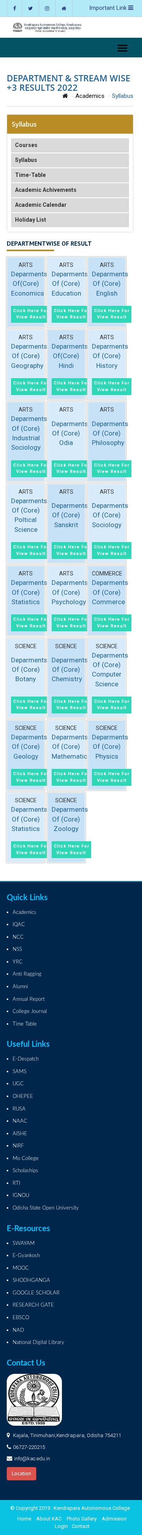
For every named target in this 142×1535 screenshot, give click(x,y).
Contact (81, 1526)
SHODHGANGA (31, 1280)
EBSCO (21, 1317)
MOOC (21, 1268)
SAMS (19, 1071)
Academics (90, 95)
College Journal (30, 1011)
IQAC (19, 924)
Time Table (25, 1024)
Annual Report (29, 999)
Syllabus (26, 160)
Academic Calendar (41, 205)
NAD (18, 1330)
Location (21, 1473)
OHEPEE (23, 1096)
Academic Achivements (46, 190)
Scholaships (25, 1170)
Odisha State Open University (46, 1208)
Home (24, 1519)
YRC (17, 962)
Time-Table (30, 175)
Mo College (26, 1158)
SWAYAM (24, 1243)
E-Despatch (26, 1059)
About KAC (49, 1519)
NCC (18, 937)
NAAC (20, 1121)
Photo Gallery (82, 1519)
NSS (17, 949)
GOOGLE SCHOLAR (36, 1293)
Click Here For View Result (31, 314)
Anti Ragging (27, 974)
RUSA (19, 1109)
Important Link (108, 7)
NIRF (18, 1146)
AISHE (20, 1133)
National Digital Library (38, 1342)
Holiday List (30, 220)
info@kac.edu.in (32, 1458)
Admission (114, 1519)
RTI (16, 1183)
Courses (26, 145)
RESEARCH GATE (33, 1305)
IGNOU (21, 1195)
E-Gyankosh (26, 1255)
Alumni (20, 986)
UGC (18, 1083)
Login (61, 1526)
